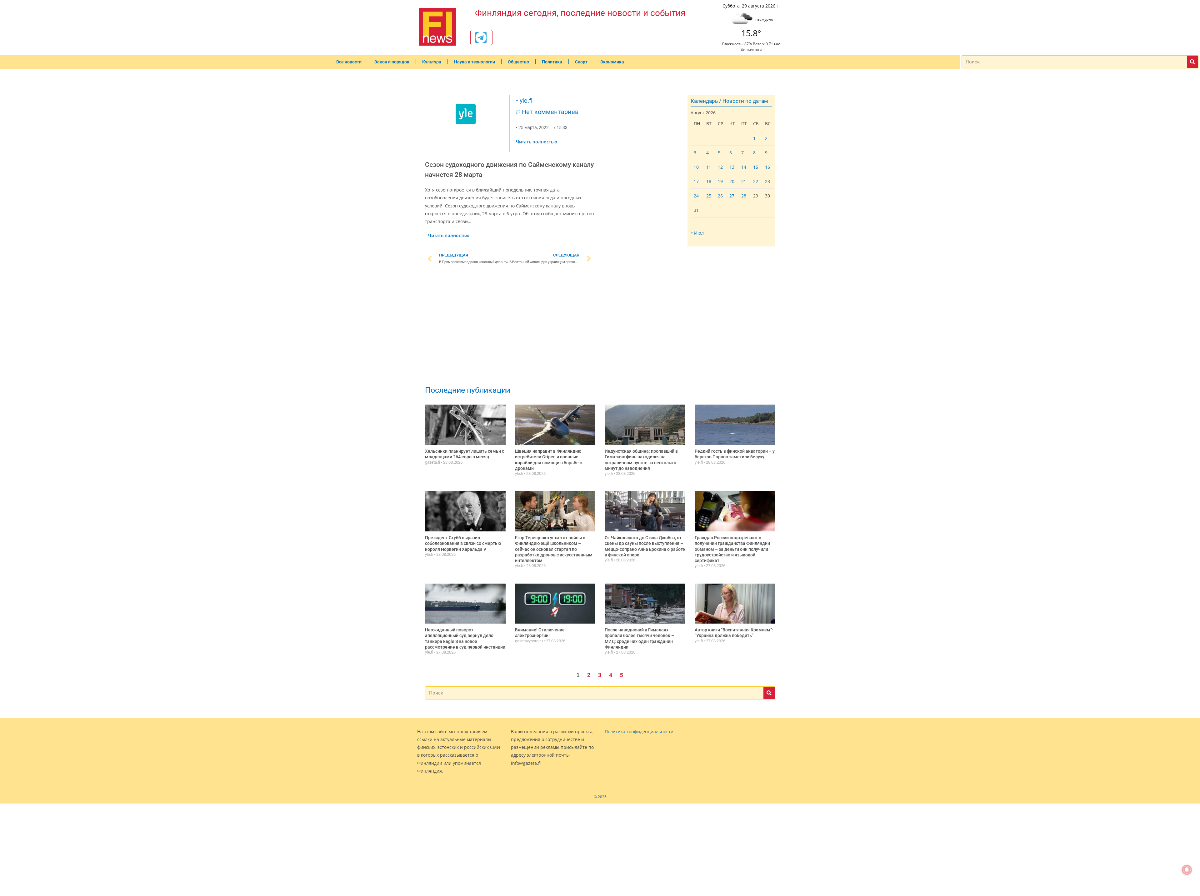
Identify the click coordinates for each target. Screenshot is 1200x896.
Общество (518, 61)
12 (720, 167)
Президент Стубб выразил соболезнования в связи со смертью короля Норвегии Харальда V (463, 543)
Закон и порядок (391, 61)
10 (696, 167)
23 (767, 181)
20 (731, 181)
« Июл (697, 233)
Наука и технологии (474, 61)
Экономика (612, 61)
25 (708, 196)
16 (767, 167)
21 (743, 181)
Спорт (581, 61)
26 (720, 196)
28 (743, 196)
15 (755, 167)
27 (731, 196)
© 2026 (600, 796)
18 (708, 181)
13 (731, 167)
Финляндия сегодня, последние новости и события (580, 13)
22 (755, 181)
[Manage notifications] (1187, 870)
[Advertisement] (509, 321)
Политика (552, 61)
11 (708, 167)
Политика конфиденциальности (639, 731)
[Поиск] (1192, 62)
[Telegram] (481, 37)
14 (743, 167)
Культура (431, 61)
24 (696, 196)
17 (696, 181)
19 (720, 181)
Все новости (349, 61)
